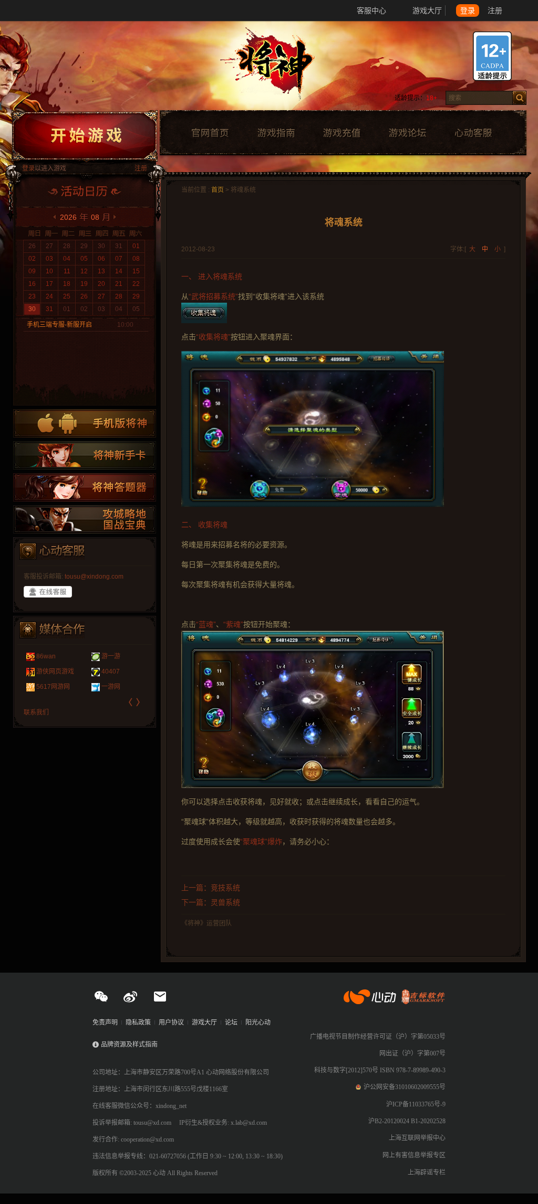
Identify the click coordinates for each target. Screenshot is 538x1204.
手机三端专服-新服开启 (59, 324)
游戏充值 (341, 133)
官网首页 (209, 133)
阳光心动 (258, 1022)
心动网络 (47, 10)
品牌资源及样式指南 (129, 1044)
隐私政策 (138, 1022)
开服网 (110, 656)
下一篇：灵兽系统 (210, 902)
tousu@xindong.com (94, 576)
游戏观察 (114, 671)
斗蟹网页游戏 (55, 671)
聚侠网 (45, 656)
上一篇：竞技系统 (210, 887)
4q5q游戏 (50, 686)
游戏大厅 (427, 10)
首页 (217, 190)
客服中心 (371, 10)
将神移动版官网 (84, 423)
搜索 (519, 98)
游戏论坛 (407, 133)
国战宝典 (84, 519)
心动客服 (473, 133)
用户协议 (171, 1022)
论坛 (231, 1022)
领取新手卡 (84, 455)
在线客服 (48, 592)
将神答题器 (84, 487)
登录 (467, 10)
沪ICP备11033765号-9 (416, 1104)
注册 (495, 10)
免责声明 (105, 1022)
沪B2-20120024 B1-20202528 (407, 1121)
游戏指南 (276, 133)
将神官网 (279, 68)
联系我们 (36, 712)
